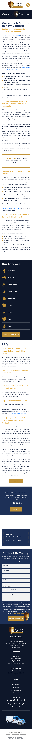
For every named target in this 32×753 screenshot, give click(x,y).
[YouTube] (11, 700)
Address (5, 584)
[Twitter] (21, 700)
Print (19, 540)
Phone (4, 575)
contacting (9, 427)
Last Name (6, 570)
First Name (6, 565)
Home (16, 682)
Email (13, 540)
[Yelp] (18, 700)
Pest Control (16, 684)
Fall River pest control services (17, 413)
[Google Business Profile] (7, 700)
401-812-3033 (16, 636)
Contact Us (16, 693)
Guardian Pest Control (12, 35)
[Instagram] (14, 700)
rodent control (6, 208)
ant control (17, 208)
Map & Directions (16, 665)
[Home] (15, 5)
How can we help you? (9, 594)
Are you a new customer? (9, 589)
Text (7, 540)
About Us (16, 687)
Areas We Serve (16, 690)
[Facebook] (24, 700)
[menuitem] (8, 734)
